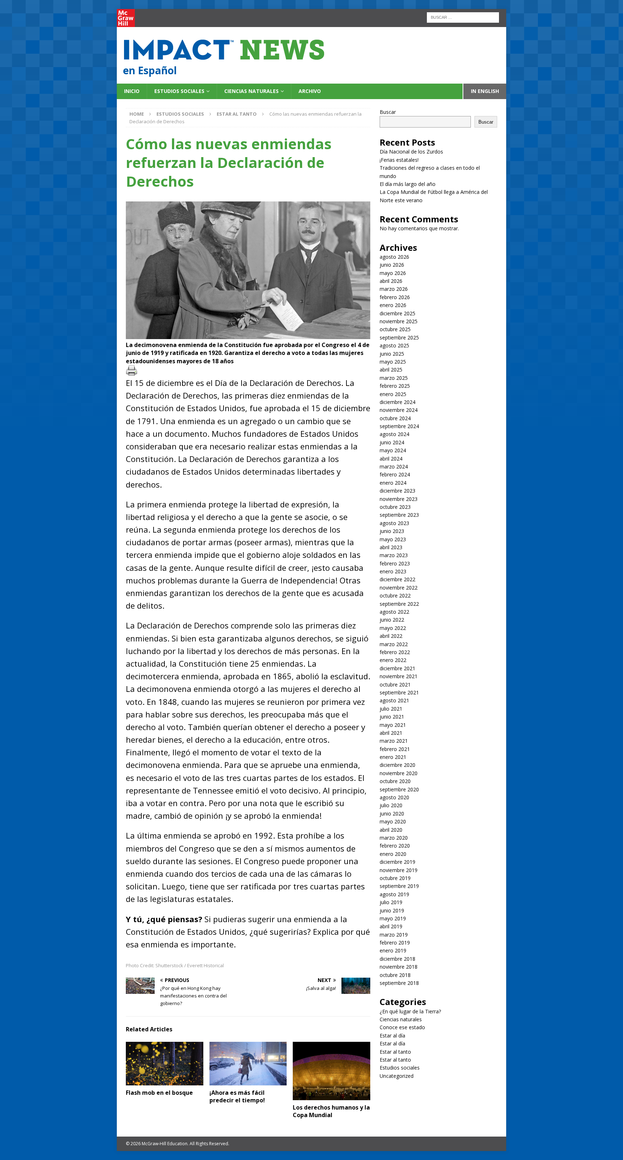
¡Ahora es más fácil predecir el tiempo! (237, 1096)
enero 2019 (393, 950)
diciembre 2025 (397, 313)
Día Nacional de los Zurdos (411, 151)
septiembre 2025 (399, 337)
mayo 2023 (393, 539)
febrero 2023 (395, 563)
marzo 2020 (394, 837)
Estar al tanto (395, 1051)
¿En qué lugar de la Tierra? (410, 1011)
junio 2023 (392, 531)
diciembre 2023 (397, 490)
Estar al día (392, 1035)
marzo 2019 (394, 934)
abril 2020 (391, 829)
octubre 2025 (395, 329)
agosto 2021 (394, 700)
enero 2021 (393, 757)
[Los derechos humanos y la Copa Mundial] (331, 1071)
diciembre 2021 (397, 668)
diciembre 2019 (397, 861)
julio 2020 (391, 805)
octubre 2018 (395, 975)
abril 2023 (391, 547)
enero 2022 (393, 660)
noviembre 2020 (398, 773)
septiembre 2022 (399, 603)
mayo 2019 (393, 918)
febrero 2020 (395, 845)
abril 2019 (391, 926)
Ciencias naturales (251, 91)
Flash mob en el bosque (159, 1093)
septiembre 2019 (399, 886)
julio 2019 (391, 902)
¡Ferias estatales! (399, 159)
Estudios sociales (179, 91)
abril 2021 (391, 732)
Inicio (132, 91)
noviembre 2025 (398, 321)
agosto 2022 (394, 611)
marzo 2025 (394, 377)
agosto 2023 (394, 523)
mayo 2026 (393, 273)
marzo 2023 (394, 555)
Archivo (310, 91)
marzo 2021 (394, 740)
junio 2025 (392, 353)
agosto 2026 (394, 256)
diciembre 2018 (397, 958)
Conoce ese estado (402, 1027)
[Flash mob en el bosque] (164, 1063)
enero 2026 (393, 305)
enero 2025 (393, 394)
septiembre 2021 (399, 692)
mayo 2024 (393, 450)
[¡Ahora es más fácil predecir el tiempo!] (248, 1063)
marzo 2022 (394, 644)
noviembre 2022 (398, 587)
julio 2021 (391, 708)
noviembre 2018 (398, 966)
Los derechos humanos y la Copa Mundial (331, 1111)
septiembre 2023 (399, 514)
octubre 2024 (395, 418)
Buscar (388, 111)
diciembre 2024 (397, 402)
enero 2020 (393, 853)
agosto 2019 (394, 894)
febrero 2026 (395, 297)
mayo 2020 (393, 821)
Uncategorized (397, 1075)
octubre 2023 (395, 506)
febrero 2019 (395, 942)
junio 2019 (392, 910)
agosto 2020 (394, 797)
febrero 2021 (395, 749)
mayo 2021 (393, 724)
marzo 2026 (394, 288)
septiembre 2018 (399, 982)
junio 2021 (392, 716)
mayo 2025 (393, 361)
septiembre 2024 (399, 426)
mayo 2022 (393, 628)
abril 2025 (391, 369)
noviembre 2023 (398, 498)
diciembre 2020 (397, 764)
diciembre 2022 (397, 579)
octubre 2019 (395, 878)
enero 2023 (393, 571)
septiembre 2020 (399, 789)
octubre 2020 (395, 781)
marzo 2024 (394, 466)
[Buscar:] (463, 16)
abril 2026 (391, 280)
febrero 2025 (395, 385)
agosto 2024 (394, 434)
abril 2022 (391, 635)
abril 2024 (391, 458)
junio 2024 (392, 442)
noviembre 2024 (398, 409)
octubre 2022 (395, 595)
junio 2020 (392, 813)
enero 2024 (393, 482)
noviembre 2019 (398, 870)
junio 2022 (392, 619)
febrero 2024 (395, 474)
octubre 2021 (395, 684)
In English (485, 91)
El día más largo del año (408, 184)
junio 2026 (392, 264)
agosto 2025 (394, 345)
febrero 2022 (395, 652)
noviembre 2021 (398, 676)
